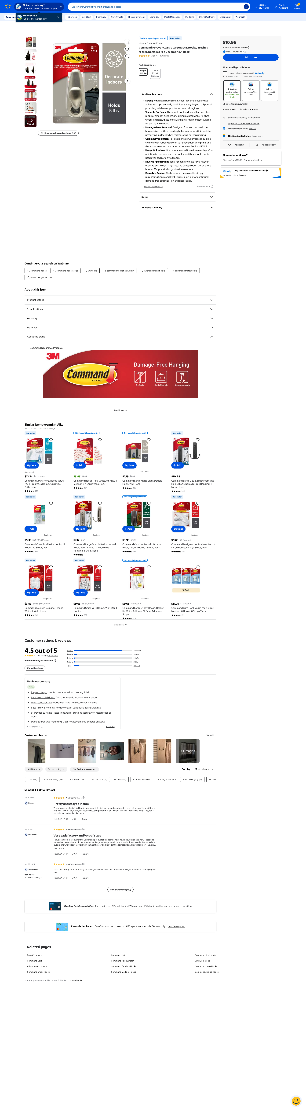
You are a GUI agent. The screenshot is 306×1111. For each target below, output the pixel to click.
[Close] (59, 17)
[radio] (143, 72)
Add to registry (269, 144)
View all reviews (35, 668)
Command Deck (34, 960)
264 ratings (164, 56)
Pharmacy (101, 17)
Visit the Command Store (150, 43)
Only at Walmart (207, 17)
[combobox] (159, 7)
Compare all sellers (253, 160)
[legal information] (248, 47)
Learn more (257, 136)
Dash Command (34, 955)
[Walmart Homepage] (8, 7)
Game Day (154, 17)
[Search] (246, 6)
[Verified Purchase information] (83, 797)
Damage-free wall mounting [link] (46, 721)
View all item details (153, 186)
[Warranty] (212, 318)
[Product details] (212, 299)
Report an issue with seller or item (243, 123)
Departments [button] (12, 17)
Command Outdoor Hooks (123, 966)
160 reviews (53, 655)
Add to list (239, 144)
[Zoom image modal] (127, 56)
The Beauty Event (136, 17)
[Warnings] (212, 327)
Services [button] (32, 17)
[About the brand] (212, 336)
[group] (154, 56)
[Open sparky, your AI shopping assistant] (296, 1101)
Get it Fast (86, 17)
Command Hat (118, 955)
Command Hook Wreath (122, 960)
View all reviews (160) (120, 889)
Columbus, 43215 (239, 104)
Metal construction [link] (41, 702)
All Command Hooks (37, 966)
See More (118, 410)
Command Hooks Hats (205, 955)
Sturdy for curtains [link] (41, 712)
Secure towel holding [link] (42, 707)
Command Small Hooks (38, 972)
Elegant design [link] (39, 692)
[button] (262, 7)
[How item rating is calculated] (55, 660)
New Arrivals (117, 17)
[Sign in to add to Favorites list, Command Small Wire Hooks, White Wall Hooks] (99, 566)
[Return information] (244, 51)
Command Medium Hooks (123, 972)
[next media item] (127, 81)
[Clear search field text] (239, 7)
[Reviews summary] (157, 56)
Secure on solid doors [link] (43, 697)
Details (252, 128)
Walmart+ (240, 17)
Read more (59, 848)
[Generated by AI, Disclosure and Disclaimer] (212, 186)
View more (119, 624)
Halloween (72, 17)
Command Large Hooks (206, 966)
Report (85, 819)
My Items (189, 17)
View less (110, 726)
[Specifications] (212, 309)
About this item (36, 289)
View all (210, 735)
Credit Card (225, 17)
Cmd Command (202, 960)
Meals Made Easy (172, 17)
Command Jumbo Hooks (207, 972)
